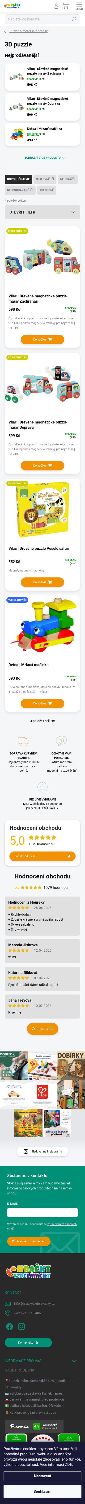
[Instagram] (21, 1326)
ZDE (68, 1464)
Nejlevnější (45, 179)
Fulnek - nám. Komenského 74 (31, 1381)
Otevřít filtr (22, 212)
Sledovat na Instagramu (46, 1151)
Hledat (74, 19)
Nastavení (42, 1476)
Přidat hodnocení (25, 856)
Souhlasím (42, 1491)
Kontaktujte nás (28, 1342)
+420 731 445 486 (27, 1313)
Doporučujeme (18, 179)
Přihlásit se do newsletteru (29, 1241)
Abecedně (46, 190)
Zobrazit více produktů (43, 157)
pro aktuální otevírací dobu (32, 1412)
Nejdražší (67, 179)
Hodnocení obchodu (42, 876)
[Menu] (79, 6)
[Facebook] (9, 1326)
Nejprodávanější (20, 190)
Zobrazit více (42, 1028)
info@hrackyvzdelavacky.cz (34, 1303)
